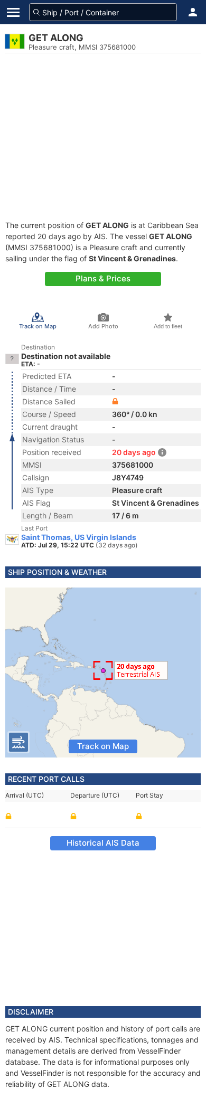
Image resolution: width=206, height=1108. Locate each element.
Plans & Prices (103, 278)
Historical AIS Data (103, 843)
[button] (193, 12)
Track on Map (103, 746)
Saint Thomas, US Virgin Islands (78, 537)
